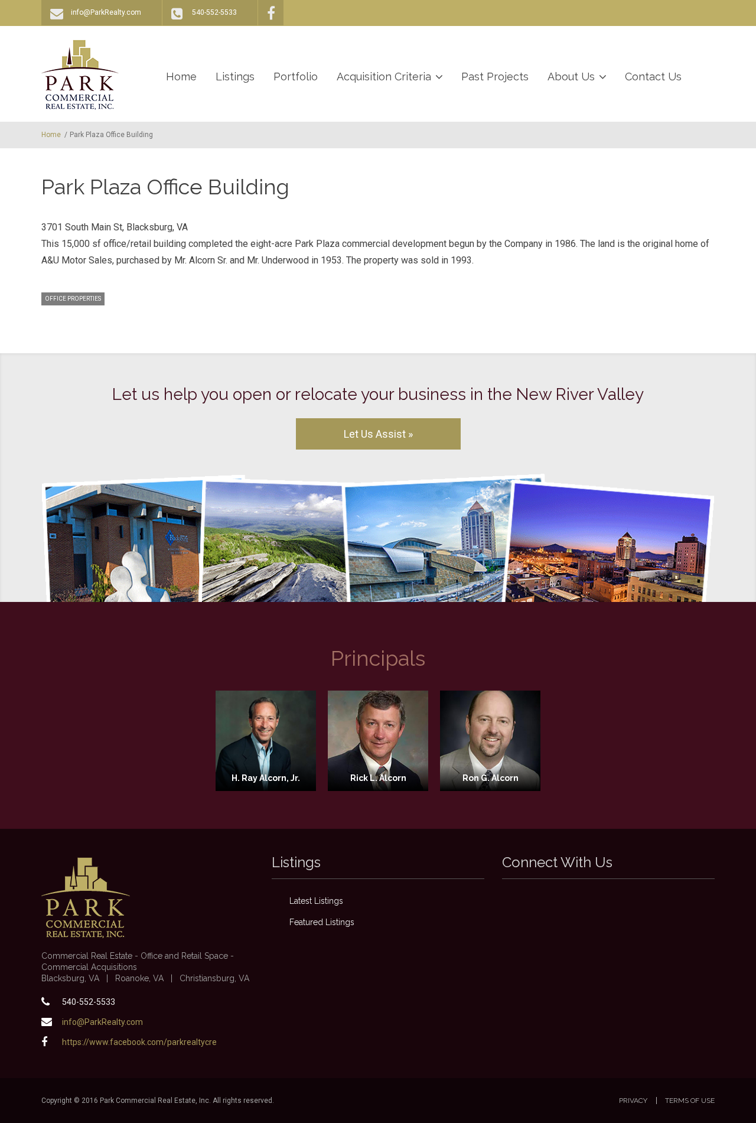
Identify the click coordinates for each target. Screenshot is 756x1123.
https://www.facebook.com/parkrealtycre (139, 1042)
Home (181, 76)
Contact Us (653, 76)
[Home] (80, 74)
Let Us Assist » (378, 434)
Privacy (633, 1100)
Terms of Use (690, 1100)
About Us (571, 76)
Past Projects (495, 76)
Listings (235, 76)
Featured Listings (321, 922)
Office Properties (73, 298)
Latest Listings (316, 901)
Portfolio (295, 76)
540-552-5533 (214, 12)
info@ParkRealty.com (106, 12)
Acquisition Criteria (384, 76)
